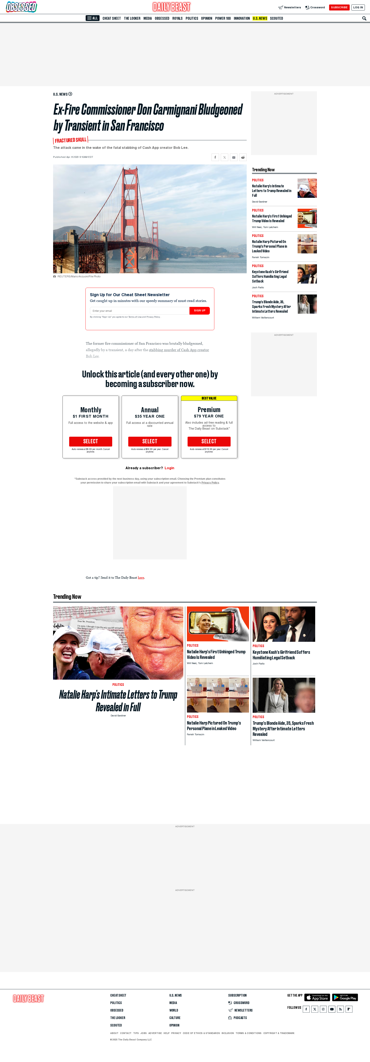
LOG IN (358, 7)
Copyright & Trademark (279, 1033)
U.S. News (260, 18)
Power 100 (223, 18)
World (173, 1010)
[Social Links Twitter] (314, 1010)
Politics (192, 18)
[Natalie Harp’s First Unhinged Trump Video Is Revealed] (307, 227)
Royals (177, 18)
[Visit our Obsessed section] (35, 7)
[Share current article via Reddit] (243, 157)
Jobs (143, 1033)
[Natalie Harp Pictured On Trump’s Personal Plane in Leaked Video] (307, 252)
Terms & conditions (248, 1033)
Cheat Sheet (112, 18)
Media (147, 18)
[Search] (364, 18)
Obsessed (162, 18)
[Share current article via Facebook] (215, 157)
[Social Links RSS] (340, 1010)
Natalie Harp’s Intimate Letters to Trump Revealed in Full (118, 701)
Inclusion (228, 1033)
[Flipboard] (349, 1010)
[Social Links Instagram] (323, 1010)
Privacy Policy (153, 317)
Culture (175, 1018)
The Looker (132, 18)
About (114, 1033)
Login (169, 468)
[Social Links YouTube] (331, 1010)
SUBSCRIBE (339, 7)
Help (167, 1033)
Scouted (276, 18)
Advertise (155, 1033)
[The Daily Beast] (171, 7)
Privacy (176, 1033)
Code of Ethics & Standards (201, 1033)
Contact (125, 1033)
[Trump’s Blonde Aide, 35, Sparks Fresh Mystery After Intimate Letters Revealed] (307, 312)
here (141, 577)
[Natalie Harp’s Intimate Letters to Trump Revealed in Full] (307, 196)
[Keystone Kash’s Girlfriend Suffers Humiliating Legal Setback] (307, 282)
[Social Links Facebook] (306, 1010)
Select (90, 441)
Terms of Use (135, 317)
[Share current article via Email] (233, 157)
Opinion (206, 18)
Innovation (242, 18)
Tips (136, 1033)
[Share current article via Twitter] (224, 157)
